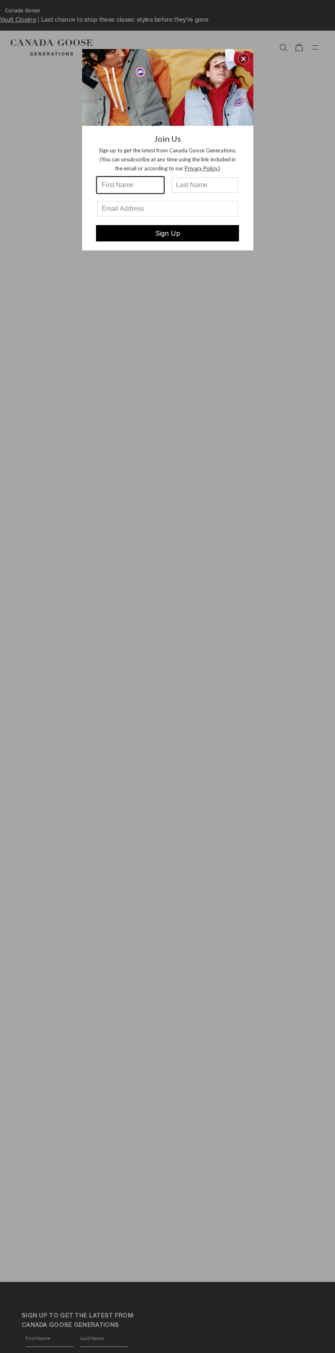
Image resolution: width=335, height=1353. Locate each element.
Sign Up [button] (167, 233)
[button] (243, 59)
